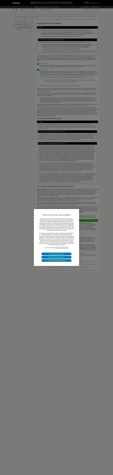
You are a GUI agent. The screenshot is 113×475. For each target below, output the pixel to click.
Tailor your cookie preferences (56, 260)
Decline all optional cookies (56, 257)
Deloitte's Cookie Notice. (62, 247)
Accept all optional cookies (56, 254)
